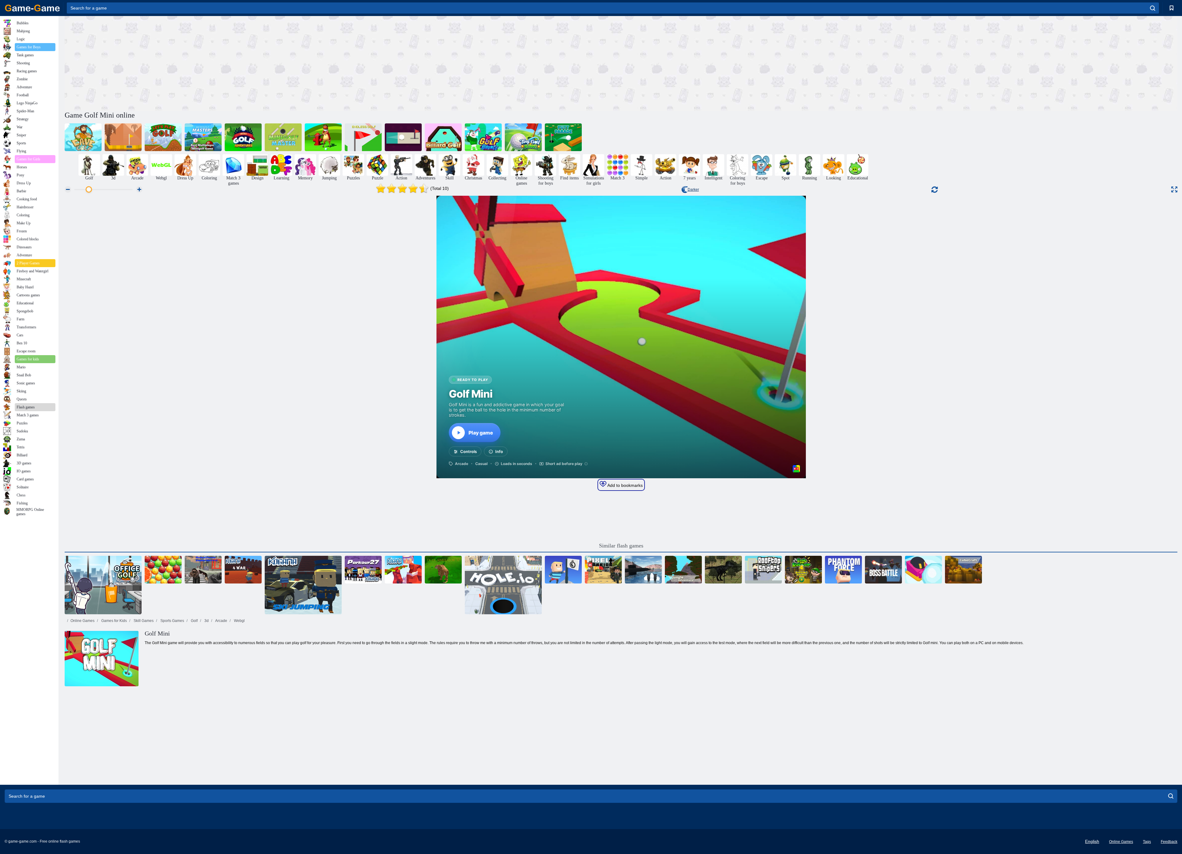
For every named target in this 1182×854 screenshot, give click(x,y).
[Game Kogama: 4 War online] (243, 569)
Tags (1147, 842)
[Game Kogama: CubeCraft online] (963, 569)
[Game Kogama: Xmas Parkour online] (403, 569)
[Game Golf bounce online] (483, 137)
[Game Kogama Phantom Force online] (843, 569)
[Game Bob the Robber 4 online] (803, 569)
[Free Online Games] (32, 8)
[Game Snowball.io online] (923, 569)
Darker (693, 189)
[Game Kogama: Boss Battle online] (883, 569)
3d (206, 621)
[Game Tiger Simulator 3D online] (443, 569)
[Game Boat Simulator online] (643, 569)
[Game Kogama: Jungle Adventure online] (683, 569)
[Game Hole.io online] (503, 585)
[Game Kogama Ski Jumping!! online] (303, 585)
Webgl (239, 621)
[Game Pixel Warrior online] (603, 569)
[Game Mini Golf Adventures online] (243, 137)
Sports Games (171, 621)
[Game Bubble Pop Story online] (163, 569)
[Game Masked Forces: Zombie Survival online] (203, 569)
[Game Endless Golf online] (363, 137)
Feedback (1169, 842)
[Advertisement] (343, 62)
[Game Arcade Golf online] (123, 137)
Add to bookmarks (624, 485)
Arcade (221, 621)
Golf (194, 621)
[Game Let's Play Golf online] (163, 137)
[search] (1152, 8)
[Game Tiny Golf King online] (523, 137)
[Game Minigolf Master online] (283, 137)
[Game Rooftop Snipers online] (763, 569)
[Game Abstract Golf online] (403, 137)
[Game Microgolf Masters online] (203, 137)
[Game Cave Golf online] (83, 137)
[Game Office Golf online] (103, 585)
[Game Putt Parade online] (563, 137)
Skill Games (143, 621)
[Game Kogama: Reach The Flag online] (563, 569)
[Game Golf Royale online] (323, 137)
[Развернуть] (1174, 189)
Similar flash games (621, 546)
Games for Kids (113, 621)
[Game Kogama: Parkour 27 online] (363, 569)
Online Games (82, 621)
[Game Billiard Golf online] (443, 137)
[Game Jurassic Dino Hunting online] (723, 569)
